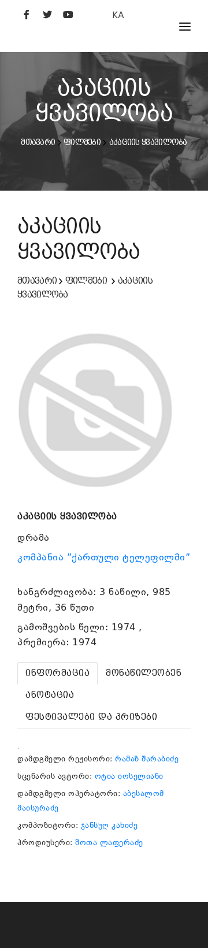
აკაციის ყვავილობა (148, 142)
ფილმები (82, 142)
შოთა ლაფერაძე (109, 842)
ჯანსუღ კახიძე (109, 825)
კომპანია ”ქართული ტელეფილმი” (103, 557)
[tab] (57, 673)
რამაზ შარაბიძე (147, 758)
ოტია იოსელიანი (129, 776)
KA (118, 14)
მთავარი (38, 142)
